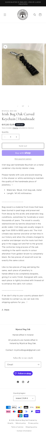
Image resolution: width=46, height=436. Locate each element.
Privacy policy (33, 423)
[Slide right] (28, 106)
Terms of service (17, 427)
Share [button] (6, 310)
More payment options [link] (23, 159)
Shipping (15, 128)
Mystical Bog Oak (21, 420)
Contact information (24, 431)
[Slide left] (17, 106)
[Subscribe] (38, 364)
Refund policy (21, 423)
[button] (5, 14)
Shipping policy (31, 427)
